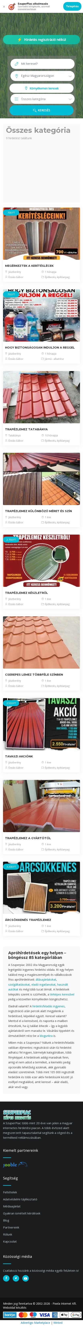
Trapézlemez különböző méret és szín (38, 511)
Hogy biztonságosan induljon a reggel (40, 347)
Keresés (43, 110)
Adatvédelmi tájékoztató (20, 1199)
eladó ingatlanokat (43, 984)
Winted (57, 1323)
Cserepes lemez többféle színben (34, 674)
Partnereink (11, 1227)
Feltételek (10, 1192)
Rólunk (7, 1234)
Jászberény (14, 272)
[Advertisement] (41, 170)
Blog (6, 1220)
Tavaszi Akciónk (19, 756)
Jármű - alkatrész (54, 359)
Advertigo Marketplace (35, 1323)
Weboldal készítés (14, 1307)
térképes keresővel (62, 994)
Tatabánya (14, 435)
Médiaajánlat (12, 1206)
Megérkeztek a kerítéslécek (29, 266)
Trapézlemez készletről (26, 593)
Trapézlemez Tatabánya (26, 429)
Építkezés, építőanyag (57, 277)
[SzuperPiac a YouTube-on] (25, 1278)
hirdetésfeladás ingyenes (48, 1006)
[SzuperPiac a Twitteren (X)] (16, 1278)
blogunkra (46, 1036)
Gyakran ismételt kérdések (21, 1213)
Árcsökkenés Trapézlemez (28, 920)
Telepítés (72, 6)
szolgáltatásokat (19, 984)
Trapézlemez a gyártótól (28, 838)
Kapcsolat (10, 1241)
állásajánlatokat (46, 979)
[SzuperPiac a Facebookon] (6, 1278)
